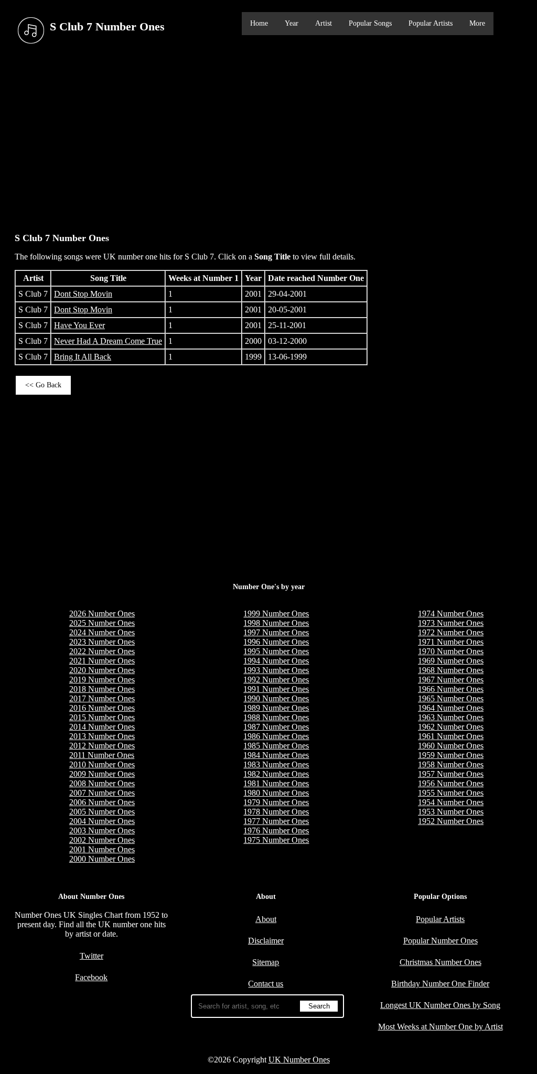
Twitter (91, 955)
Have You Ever (79, 325)
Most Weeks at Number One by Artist (440, 1026)
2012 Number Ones (102, 745)
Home (259, 23)
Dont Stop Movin (83, 293)
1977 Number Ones (276, 821)
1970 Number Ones (451, 651)
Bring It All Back (82, 356)
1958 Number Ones (451, 764)
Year (291, 23)
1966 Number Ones (451, 689)
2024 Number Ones (102, 632)
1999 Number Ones (276, 613)
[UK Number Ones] (31, 30)
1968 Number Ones (451, 670)
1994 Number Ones (276, 660)
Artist (323, 23)
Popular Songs (370, 23)
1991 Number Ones (276, 689)
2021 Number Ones (102, 660)
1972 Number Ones (451, 632)
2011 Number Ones (101, 755)
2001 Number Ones (102, 849)
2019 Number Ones (102, 679)
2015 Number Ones (102, 717)
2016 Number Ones (102, 707)
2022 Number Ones (102, 651)
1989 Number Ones (276, 707)
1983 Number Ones (276, 764)
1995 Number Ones (276, 651)
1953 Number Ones (451, 811)
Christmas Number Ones (440, 962)
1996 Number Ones (276, 641)
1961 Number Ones (451, 736)
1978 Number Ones (276, 811)
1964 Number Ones (451, 707)
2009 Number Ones (102, 773)
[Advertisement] (268, 135)
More (477, 23)
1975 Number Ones (276, 840)
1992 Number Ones (276, 679)
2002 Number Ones (102, 840)
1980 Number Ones (276, 792)
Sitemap (265, 962)
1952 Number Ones (451, 821)
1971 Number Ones (451, 641)
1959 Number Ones (451, 755)
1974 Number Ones (451, 613)
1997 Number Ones (276, 632)
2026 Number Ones (102, 613)
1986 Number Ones (276, 736)
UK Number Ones (299, 1059)
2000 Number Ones (102, 858)
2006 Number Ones (102, 802)
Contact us (265, 983)
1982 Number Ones (276, 773)
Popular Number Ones (440, 940)
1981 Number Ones (276, 783)
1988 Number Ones (276, 717)
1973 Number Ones (451, 623)
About (265, 919)
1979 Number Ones (276, 802)
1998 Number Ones (276, 623)
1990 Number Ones (276, 698)
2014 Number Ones (102, 726)
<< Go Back (43, 385)
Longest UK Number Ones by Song (440, 1005)
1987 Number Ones (276, 726)
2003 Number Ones (102, 830)
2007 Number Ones (102, 792)
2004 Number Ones (102, 821)
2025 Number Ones (102, 623)
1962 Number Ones (451, 726)
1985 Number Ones (276, 745)
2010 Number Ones (102, 764)
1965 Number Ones (451, 698)
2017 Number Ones (102, 698)
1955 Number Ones (451, 792)
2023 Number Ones (102, 641)
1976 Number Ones (276, 830)
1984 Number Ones (276, 755)
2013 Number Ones (102, 736)
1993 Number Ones (276, 670)
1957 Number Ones (451, 773)
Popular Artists (431, 23)
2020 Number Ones (102, 670)
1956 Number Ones (451, 783)
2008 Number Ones (102, 783)
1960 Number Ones (451, 745)
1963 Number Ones (451, 717)
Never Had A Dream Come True (108, 341)
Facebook (91, 977)
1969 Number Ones (451, 660)
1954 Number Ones (451, 802)
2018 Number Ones (102, 689)
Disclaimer (266, 940)
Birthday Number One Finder (440, 983)
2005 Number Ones (102, 811)
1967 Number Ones (451, 679)
